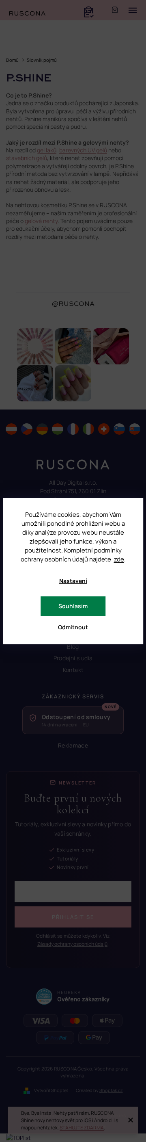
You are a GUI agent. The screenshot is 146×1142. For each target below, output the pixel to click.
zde (119, 559)
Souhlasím (73, 606)
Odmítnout (73, 627)
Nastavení (73, 581)
